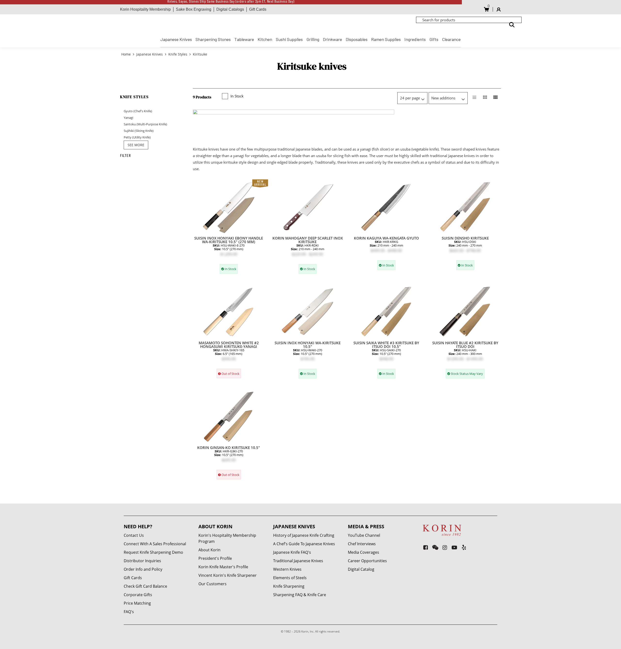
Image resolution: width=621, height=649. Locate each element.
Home (126, 54)
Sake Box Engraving (193, 9)
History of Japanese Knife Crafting (303, 535)
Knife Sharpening (288, 586)
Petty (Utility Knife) (137, 137)
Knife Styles (177, 54)
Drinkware (332, 39)
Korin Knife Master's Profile (223, 566)
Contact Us (134, 535)
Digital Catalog (361, 569)
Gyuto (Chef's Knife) (138, 111)
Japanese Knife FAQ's (292, 552)
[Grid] (495, 97)
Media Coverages (363, 552)
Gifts (433, 39)
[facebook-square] (426, 547)
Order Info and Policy (143, 569)
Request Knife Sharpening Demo (153, 552)
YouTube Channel (364, 535)
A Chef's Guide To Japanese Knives (304, 543)
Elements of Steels (290, 577)
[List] (474, 97)
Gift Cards (257, 9)
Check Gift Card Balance (145, 586)
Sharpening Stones (213, 39)
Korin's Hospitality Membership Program (227, 538)
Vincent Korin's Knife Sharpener (227, 575)
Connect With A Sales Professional (155, 543)
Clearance (451, 39)
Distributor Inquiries (142, 560)
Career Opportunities (367, 560)
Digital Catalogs (230, 9)
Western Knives (287, 569)
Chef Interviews (362, 543)
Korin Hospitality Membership (145, 9)
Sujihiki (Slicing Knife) (139, 130)
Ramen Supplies (386, 39)
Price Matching (137, 603)
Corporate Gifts (138, 594)
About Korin (209, 550)
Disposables (357, 39)
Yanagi (128, 117)
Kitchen (265, 39)
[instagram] (445, 547)
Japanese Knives (176, 39)
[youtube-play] (454, 547)
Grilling (312, 39)
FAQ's (129, 611)
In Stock (237, 96)
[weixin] (435, 547)
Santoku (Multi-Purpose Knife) (145, 124)
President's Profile (215, 558)
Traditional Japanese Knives (298, 560)
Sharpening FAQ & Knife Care (299, 594)
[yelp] (464, 547)
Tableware (244, 39)
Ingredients (415, 39)
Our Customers (212, 583)
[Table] (485, 97)
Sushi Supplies (289, 39)
